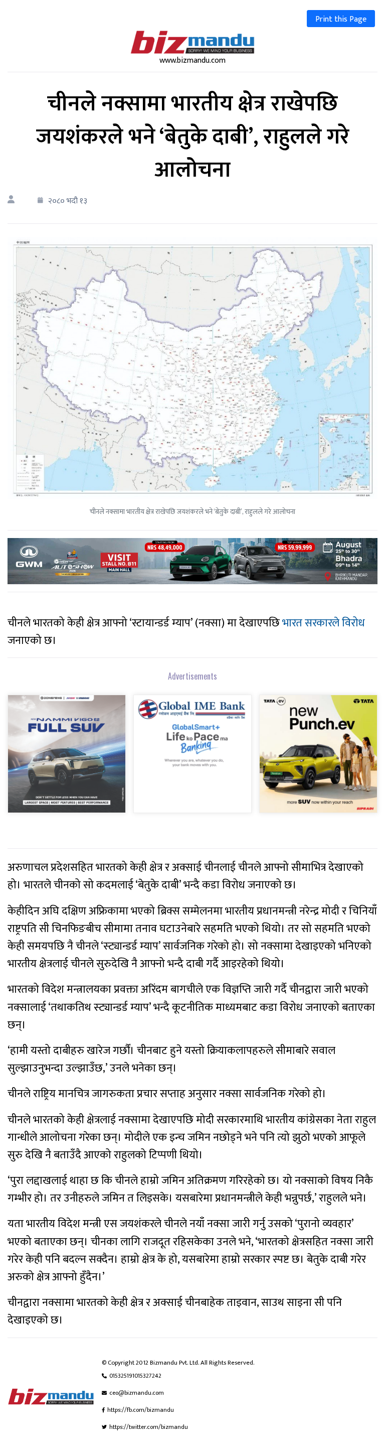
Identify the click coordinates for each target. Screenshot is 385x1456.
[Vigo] (67, 760)
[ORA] (192, 561)
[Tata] (318, 760)
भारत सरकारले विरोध (323, 623)
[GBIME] (192, 760)
